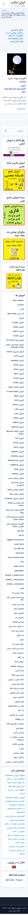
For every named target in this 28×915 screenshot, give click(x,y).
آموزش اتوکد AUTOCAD (15, 340)
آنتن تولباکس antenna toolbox (16, 504)
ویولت (21, 748)
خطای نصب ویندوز (17, 846)
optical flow (20, 553)
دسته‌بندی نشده (18, 653)
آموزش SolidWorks (17, 465)
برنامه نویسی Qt (18, 593)
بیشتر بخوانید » (21, 109)
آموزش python (19, 447)
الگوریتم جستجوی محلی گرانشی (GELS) (15, 525)
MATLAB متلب (18, 548)
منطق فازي (20, 728)
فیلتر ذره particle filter (16, 706)
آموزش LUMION (18, 422)
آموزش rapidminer (17, 451)
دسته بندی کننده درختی (15, 648)
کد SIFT (21, 710)
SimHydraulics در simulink (15, 579)
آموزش (23, 86)
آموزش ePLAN (18, 378)
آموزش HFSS (19, 400)
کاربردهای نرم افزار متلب (15, 816)
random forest (19, 566)
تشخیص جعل (19, 613)
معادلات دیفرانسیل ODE (15, 724)
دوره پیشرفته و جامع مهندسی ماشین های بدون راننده (16, 839)
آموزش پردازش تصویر (16, 478)
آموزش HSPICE (18, 404)
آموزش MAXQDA (18, 427)
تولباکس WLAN (18, 622)
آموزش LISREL (18, 418)
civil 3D (21, 535)
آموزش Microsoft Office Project (15, 432)
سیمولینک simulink (17, 666)
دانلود (23, 92)
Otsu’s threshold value (16, 557)
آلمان (22, 309)
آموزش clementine (17, 360)
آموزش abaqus (18, 327)
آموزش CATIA (19, 356)
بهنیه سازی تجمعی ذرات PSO (15, 598)
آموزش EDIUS (19, 369)
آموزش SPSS (19, 469)
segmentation (19, 570)
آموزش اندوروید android (15, 351)
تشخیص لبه (19, 617)
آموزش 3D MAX (18, 322)
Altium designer (18, 300)
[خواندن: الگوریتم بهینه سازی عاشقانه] (16, 64)
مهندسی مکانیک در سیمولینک (17, 738)
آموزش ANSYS (18, 331)
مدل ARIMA (19, 719)
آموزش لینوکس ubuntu (16, 489)
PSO (22, 562)
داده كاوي (20, 635)
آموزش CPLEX (18, 365)
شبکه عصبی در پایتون (16, 679)
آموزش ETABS (18, 382)
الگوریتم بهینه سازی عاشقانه (17, 80)
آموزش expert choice (16, 387)
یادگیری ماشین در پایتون (15, 761)
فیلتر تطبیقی (19, 701)
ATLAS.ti (21, 305)
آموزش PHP (19, 438)
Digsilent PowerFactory (15, 539)
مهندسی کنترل (19, 732)
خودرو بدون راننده (17, 631)
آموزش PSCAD (18, 442)
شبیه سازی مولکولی (17, 693)
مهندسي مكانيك (18, 744)
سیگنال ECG (19, 662)
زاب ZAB (21, 657)
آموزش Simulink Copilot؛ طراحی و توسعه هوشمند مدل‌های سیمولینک (15, 801)
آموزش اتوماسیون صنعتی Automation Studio (15, 346)
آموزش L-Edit (19, 409)
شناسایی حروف (18, 697)
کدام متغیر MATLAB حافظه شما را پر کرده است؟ (16, 790)
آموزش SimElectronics (16, 460)
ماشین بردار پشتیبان (16, 715)
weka (22, 588)
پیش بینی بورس (18, 604)
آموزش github (19, 396)
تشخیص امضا (19, 608)
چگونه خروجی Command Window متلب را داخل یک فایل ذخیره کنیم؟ (15, 779)
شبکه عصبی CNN (17, 675)
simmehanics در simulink (15, 584)
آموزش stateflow (18, 473)
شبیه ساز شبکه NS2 (17, 688)
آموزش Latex (19, 413)
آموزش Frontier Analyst (15, 391)
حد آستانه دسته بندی (16, 626)
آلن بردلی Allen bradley (15, 313)
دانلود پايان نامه (18, 644)
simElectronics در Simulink (14, 575)
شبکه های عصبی (18, 684)
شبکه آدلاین (19, 670)
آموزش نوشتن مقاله (17, 494)
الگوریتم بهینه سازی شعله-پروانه (14, 89)
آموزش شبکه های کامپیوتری (17, 483)
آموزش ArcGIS (18, 335)
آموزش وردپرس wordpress (14, 498)
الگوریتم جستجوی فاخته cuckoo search (15, 518)
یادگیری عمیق (19, 757)
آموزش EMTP (19, 374)
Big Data (21, 531)
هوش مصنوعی (18, 753)
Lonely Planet (19, 544)
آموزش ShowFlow (17, 456)
